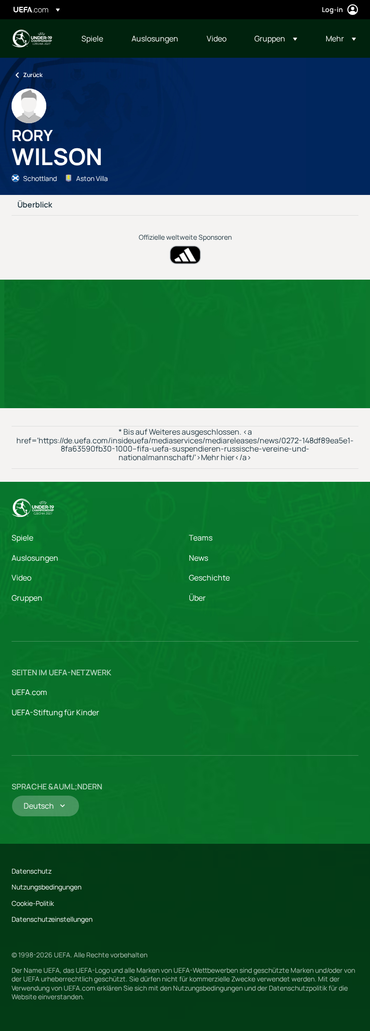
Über (197, 598)
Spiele (22, 537)
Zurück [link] (32, 75)
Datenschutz (32, 871)
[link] (92, 38)
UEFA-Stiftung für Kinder (55, 712)
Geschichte (209, 577)
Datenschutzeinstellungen (52, 919)
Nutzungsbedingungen (46, 886)
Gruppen (27, 598)
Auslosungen (35, 558)
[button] (276, 38)
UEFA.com (29, 692)
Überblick (34, 205)
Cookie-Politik (33, 903)
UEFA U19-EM (32, 38)
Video (21, 577)
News (198, 558)
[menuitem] (94, 38)
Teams (200, 537)
